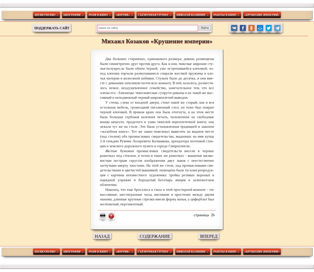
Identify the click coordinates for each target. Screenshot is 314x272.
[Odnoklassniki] (251, 28)
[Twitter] (268, 28)
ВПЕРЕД (208, 236)
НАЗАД (102, 236)
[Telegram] (277, 28)
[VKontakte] (234, 28)
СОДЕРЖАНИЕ (155, 236)
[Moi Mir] (260, 28)
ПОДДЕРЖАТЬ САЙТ (51, 28)
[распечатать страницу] (102, 216)
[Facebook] (243, 28)
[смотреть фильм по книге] (111, 216)
